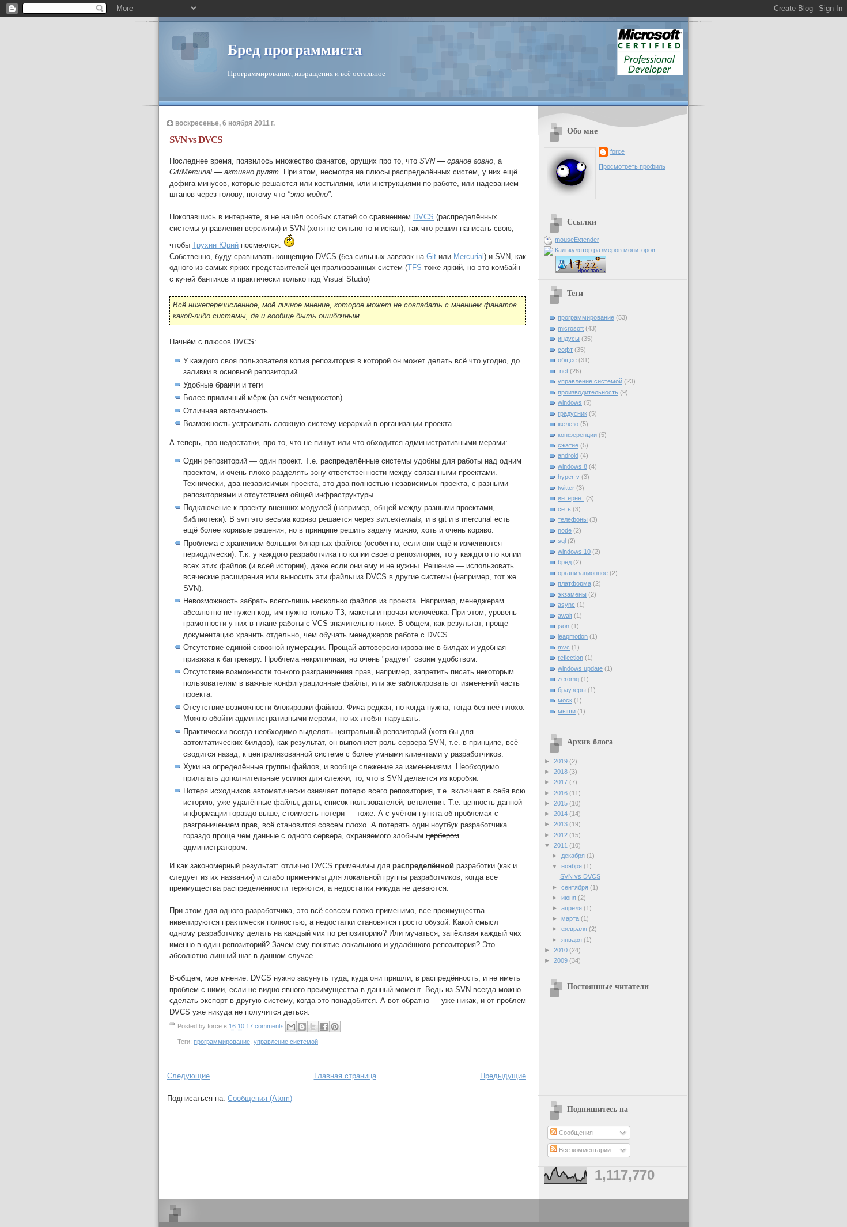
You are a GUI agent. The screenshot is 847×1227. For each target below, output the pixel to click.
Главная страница (345, 1076)
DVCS (423, 216)
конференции (577, 434)
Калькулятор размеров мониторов (605, 249)
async (566, 604)
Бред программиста (295, 49)
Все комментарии (584, 1149)
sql (562, 540)
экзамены (572, 594)
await (565, 615)
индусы (569, 338)
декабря (574, 855)
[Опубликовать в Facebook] (324, 1026)
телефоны (573, 519)
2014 (561, 813)
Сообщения (575, 1132)
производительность (588, 392)
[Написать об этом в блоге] (302, 1026)
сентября (575, 887)
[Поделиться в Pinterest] (335, 1026)
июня (569, 897)
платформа (574, 583)
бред (565, 562)
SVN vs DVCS (195, 139)
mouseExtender (577, 239)
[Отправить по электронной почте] (291, 1026)
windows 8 (572, 466)
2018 (561, 771)
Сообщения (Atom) (260, 1098)
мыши (567, 711)
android (568, 455)
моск (565, 700)
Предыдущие (503, 1076)
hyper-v (569, 476)
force (617, 151)
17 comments (265, 1026)
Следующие (188, 1076)
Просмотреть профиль (632, 166)
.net (563, 370)
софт (565, 349)
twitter (566, 487)
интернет (571, 498)
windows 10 (574, 551)
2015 (561, 803)
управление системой (286, 1041)
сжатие (568, 445)
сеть (564, 509)
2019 (561, 761)
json (563, 625)
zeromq (568, 678)
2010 (561, 950)
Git (431, 256)
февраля (575, 928)
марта (571, 918)
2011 (561, 845)
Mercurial (468, 256)
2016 (561, 792)
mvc (564, 647)
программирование (222, 1041)
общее (567, 359)
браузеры (572, 689)
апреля (572, 908)
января (572, 939)
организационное (583, 572)
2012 (561, 834)
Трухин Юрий (215, 245)
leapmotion (573, 636)
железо (568, 423)
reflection (570, 657)
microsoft (571, 328)
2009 (561, 960)
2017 (561, 781)
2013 (561, 823)
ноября (572, 866)
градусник (572, 413)
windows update (580, 668)
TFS (414, 267)
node (565, 530)
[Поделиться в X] (313, 1026)
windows (570, 402)
